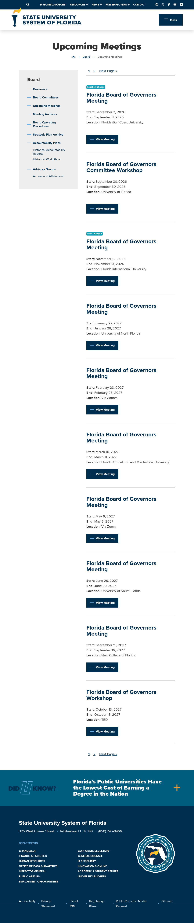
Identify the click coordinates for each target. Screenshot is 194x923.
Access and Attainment (48, 176)
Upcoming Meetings (46, 106)
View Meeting (105, 139)
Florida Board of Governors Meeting (121, 97)
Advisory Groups (44, 169)
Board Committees (46, 97)
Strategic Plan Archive (48, 135)
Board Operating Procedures (44, 124)
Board (86, 57)
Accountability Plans (47, 143)
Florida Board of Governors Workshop (121, 695)
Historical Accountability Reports (49, 152)
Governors (40, 89)
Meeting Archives (45, 114)
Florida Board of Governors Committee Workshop (121, 167)
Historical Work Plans (46, 159)
